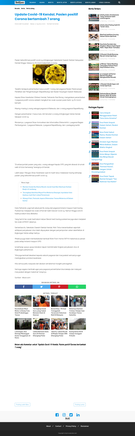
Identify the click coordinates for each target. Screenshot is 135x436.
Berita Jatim (62, 2)
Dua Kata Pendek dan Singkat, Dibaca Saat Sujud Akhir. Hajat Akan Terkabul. (110, 45)
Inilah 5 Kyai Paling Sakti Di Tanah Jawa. (110, 26)
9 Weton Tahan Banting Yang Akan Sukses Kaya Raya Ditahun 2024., (109, 65)
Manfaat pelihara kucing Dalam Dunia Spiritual (109, 35)
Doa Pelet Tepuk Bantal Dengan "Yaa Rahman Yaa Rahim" (108, 179)
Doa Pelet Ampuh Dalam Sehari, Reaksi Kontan (109, 125)
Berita (50, 2)
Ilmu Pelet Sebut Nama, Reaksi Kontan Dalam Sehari (109, 135)
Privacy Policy (71, 426)
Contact (58, 426)
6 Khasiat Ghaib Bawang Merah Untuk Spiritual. (109, 55)
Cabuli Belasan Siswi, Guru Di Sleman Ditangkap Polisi (41, 334)
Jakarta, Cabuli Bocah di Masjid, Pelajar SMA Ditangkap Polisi (59, 334)
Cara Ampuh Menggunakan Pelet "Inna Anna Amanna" (108, 115)
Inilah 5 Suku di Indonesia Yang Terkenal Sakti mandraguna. (109, 16)
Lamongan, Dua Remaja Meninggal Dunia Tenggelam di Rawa (22, 335)
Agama (42, 2)
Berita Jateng (76, 2)
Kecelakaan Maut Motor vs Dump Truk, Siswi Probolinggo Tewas (22, 312)
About (48, 426)
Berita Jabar (90, 2)
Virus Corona (104, 2)
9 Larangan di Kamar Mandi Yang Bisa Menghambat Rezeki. (108, 75)
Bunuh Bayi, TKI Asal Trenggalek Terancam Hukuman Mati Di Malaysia (58, 312)
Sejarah (33, 2)
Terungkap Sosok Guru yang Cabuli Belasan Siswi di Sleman (39, 312)
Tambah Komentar (53, 24)
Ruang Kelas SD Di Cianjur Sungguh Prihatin (76, 334)
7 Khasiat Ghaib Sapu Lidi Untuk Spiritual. (109, 85)
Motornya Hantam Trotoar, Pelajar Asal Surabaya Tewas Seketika (76, 312)
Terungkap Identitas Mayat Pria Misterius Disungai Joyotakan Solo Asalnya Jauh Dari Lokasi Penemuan (47, 194)
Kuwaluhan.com (72, 433)
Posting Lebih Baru (22, 404)
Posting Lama (79, 404)
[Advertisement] (50, 42)
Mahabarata (21, 7)
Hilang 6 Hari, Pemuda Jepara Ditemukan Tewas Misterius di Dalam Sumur (48, 200)
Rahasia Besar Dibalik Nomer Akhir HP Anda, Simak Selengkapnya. (108, 95)
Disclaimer (85, 426)
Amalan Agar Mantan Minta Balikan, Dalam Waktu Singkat (109, 144)
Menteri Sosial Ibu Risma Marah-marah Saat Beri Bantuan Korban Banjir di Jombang (47, 188)
